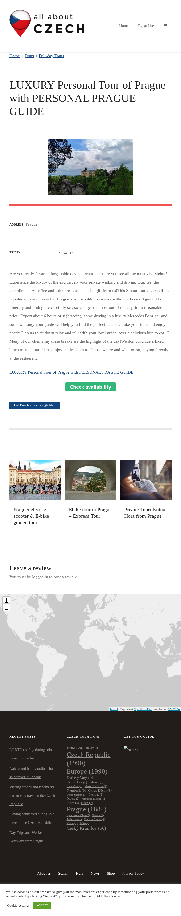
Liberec (96, 782)
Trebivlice (74, 819)
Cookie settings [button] (18, 905)
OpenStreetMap (143, 709)
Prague (87, 809)
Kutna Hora (77, 782)
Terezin (98, 815)
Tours (29, 56)
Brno (75, 748)
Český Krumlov (86, 828)
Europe (87, 771)
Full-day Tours (51, 56)
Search (63, 873)
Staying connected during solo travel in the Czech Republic (31, 818)
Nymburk (76, 790)
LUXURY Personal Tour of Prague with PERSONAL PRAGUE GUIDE (71, 372)
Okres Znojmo (76, 794)
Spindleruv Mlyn (78, 815)
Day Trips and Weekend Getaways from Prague (27, 837)
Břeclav (92, 748)
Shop (111, 873)
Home (123, 26)
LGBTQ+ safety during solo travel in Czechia (30, 754)
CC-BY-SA (174, 709)
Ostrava (73, 798)
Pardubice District (93, 798)
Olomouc (96, 794)
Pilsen (73, 803)
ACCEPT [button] (42, 905)
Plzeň (87, 803)
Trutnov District (94, 819)
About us (44, 873)
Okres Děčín (100, 790)
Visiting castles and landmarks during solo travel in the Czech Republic (32, 795)
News (95, 873)
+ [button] (6, 600)
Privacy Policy (133, 873)
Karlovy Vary (80, 778)
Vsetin (72, 823)
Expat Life (146, 26)
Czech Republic (89, 759)
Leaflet (114, 709)
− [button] (6, 607)
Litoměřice (74, 786)
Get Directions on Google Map (34, 405)
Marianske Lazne (96, 786)
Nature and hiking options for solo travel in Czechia (31, 773)
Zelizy (85, 823)
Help (79, 873)
